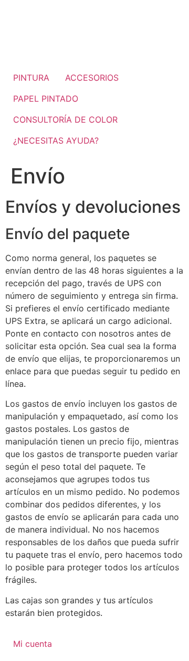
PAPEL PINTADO (45, 98)
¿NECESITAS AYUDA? (56, 140)
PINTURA (31, 77)
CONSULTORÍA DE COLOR (65, 119)
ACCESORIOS (92, 77)
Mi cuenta (32, 643)
